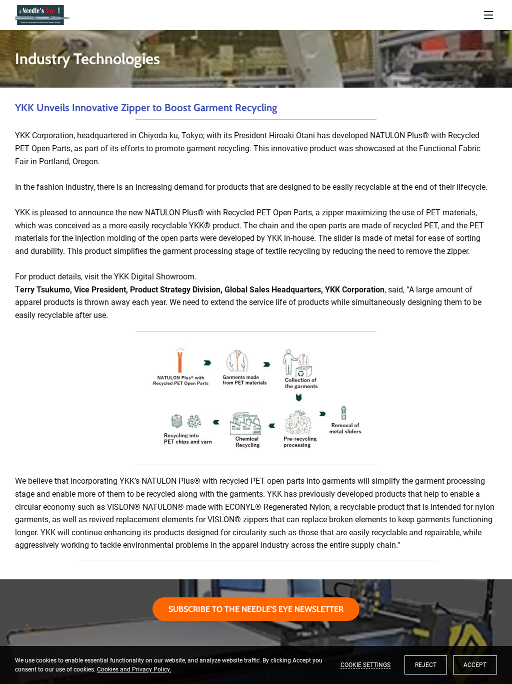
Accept (475, 664)
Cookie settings (365, 664)
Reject (425, 664)
